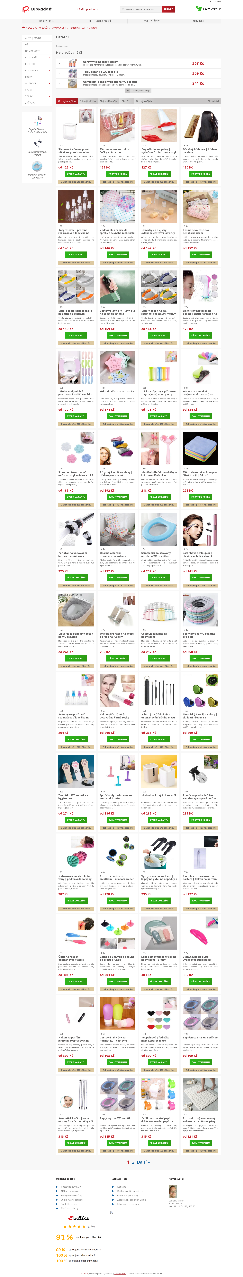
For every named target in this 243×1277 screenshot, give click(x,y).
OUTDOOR (37, 83)
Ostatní (93, 27)
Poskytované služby (71, 1195)
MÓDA (37, 76)
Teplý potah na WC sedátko (100, 71)
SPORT (37, 89)
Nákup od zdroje (70, 1191)
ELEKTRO (37, 64)
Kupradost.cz (120, 1273)
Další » (143, 1162)
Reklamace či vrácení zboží (131, 1191)
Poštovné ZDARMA (71, 1186)
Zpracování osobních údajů (131, 1199)
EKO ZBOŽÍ (37, 57)
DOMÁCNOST (58, 27)
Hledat (168, 9)
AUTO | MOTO (37, 38)
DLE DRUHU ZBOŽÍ (38, 27)
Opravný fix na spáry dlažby (100, 61)
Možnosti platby (69, 1208)
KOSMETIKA (37, 70)
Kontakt (121, 1186)
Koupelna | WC (77, 27)
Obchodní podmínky (127, 1195)
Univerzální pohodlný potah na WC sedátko (110, 81)
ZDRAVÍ (37, 96)
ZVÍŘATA (37, 102)
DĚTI (37, 44)
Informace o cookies (128, 1204)
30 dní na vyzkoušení (72, 1199)
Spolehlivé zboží (69, 1204)
